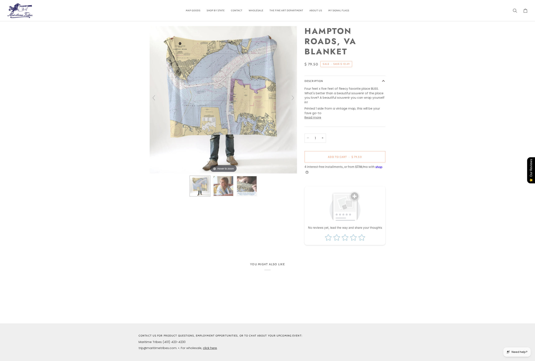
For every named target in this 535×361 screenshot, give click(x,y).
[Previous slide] (154, 98)
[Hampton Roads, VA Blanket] (200, 186)
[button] (193, 10)
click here (210, 348)
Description (313, 81)
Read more (312, 117)
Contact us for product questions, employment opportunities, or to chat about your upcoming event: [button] (220, 335)
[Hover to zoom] (223, 100)
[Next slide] (293, 98)
